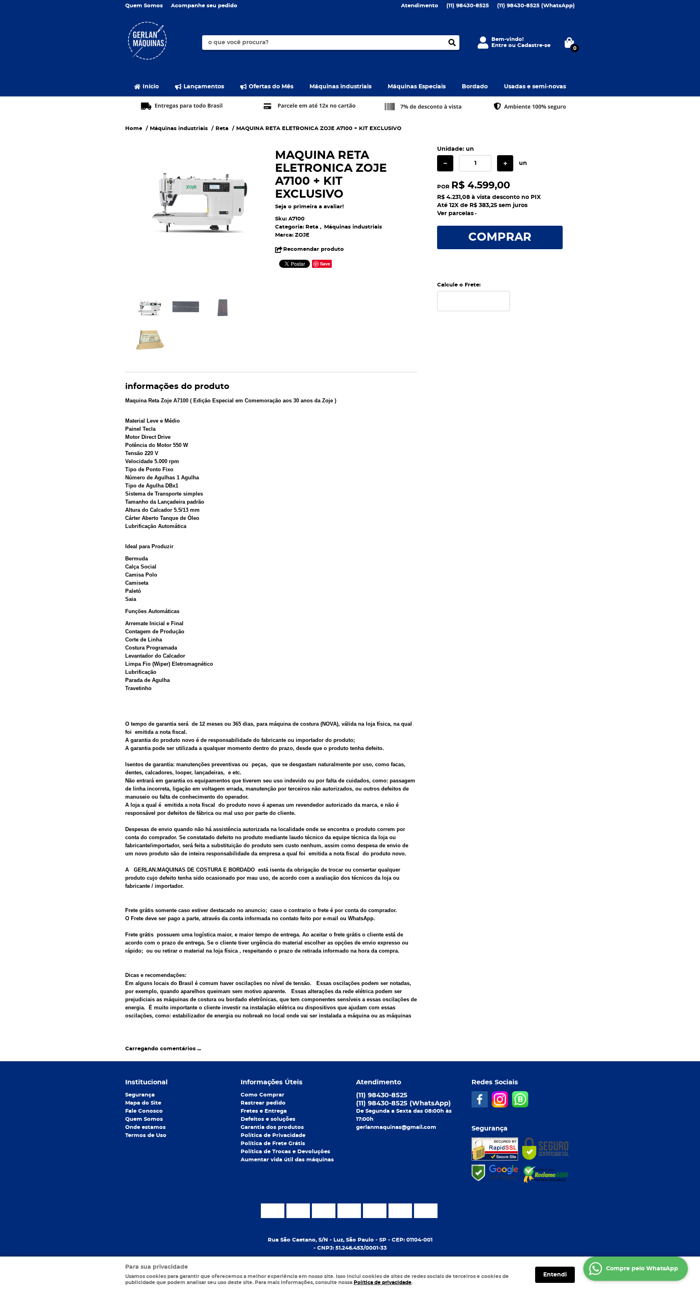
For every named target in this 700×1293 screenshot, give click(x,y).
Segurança (140, 1095)
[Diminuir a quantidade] (445, 163)
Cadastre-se (534, 45)
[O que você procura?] (452, 42)
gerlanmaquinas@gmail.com (396, 1127)
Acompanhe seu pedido (204, 6)
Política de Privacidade (273, 1135)
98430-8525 (467, 6)
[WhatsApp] (520, 1099)
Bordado (475, 87)
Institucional (146, 1082)
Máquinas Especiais (417, 87)
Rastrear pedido (263, 1103)
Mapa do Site (143, 1103)
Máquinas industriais (340, 87)
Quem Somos (144, 6)
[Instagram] (500, 1099)
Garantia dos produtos (272, 1127)
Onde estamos (145, 1127)
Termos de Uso (145, 1135)
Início (151, 87)
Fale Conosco (144, 1111)
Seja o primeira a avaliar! (309, 206)
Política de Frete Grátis (273, 1143)
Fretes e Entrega (264, 1111)
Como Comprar (262, 1095)
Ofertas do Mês (271, 87)
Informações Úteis (272, 1082)
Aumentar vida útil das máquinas (287, 1160)
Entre (499, 45)
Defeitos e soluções (268, 1119)
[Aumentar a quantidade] (505, 163)
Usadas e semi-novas (535, 87)
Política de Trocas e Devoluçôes (285, 1151)
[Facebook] (480, 1099)
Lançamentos (204, 87)
